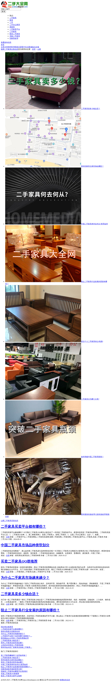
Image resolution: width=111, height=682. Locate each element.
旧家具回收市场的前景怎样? (11, 669)
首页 (2, 45)
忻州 (13, 47)
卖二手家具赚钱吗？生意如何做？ (14, 655)
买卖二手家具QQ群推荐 (19, 561)
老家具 (12, 27)
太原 (2, 47)
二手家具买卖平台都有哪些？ (23, 526)
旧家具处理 (14, 38)
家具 (11, 20)
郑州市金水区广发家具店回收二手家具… (16, 647)
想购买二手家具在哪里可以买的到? (14, 671)
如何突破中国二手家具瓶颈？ (92, 457)
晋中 (23, 47)
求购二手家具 (15, 36)
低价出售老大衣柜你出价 (10, 631)
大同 (6, 47)
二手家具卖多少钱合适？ (90, 109)
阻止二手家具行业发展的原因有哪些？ (30, 610)
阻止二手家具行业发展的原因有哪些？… (16, 667)
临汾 (34, 47)
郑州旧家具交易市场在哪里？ (92, 166)
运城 (37, 47)
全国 (8, 537)
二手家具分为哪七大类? (90, 399)
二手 (11, 22)
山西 (39, 49)
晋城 (30, 47)
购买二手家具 (15, 34)
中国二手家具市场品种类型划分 (25, 545)
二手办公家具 (15, 25)
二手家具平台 (15, 29)
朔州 (9, 47)
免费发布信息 (6, 42)
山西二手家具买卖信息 (9, 521)
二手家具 (13, 18)
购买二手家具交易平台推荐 (11, 676)
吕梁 (20, 47)
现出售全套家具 (7, 627)
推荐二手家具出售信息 (9, 49)
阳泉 (16, 47)
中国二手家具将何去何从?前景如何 (94, 224)
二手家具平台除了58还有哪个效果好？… (16, 636)
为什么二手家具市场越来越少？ (25, 578)
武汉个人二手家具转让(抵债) (92, 341)
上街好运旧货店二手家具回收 (12, 645)
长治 (27, 47)
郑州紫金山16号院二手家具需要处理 (15, 638)
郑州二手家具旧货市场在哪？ (12, 643)
